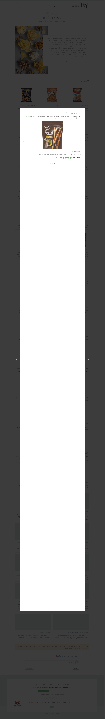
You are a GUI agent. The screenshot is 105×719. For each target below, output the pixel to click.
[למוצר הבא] (16, 359)
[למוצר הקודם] (88, 359)
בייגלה (27, 116)
